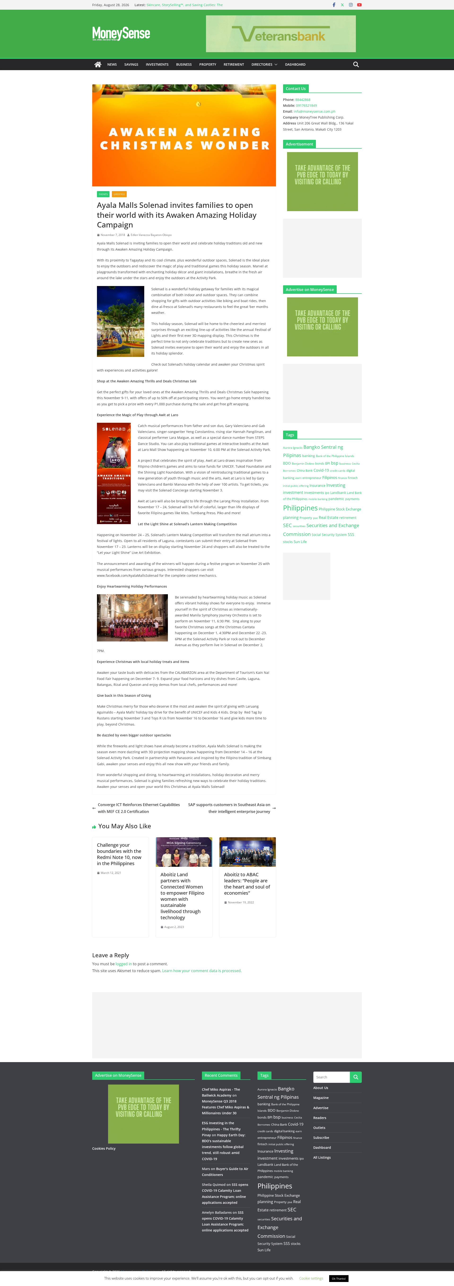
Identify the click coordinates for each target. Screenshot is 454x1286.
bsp (334, 463)
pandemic (336, 498)
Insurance (317, 485)
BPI (327, 463)
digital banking (284, 1131)
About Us (320, 1087)
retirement (347, 517)
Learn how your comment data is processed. (202, 970)
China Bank (305, 470)
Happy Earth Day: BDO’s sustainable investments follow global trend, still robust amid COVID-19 (223, 1147)
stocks (288, 541)
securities (299, 526)
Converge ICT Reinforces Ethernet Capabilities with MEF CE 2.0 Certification (139, 808)
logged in (124, 963)
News (112, 64)
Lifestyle (119, 194)
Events (103, 194)
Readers (319, 1117)
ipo (327, 493)
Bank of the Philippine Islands (335, 456)
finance (342, 478)
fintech (353, 478)
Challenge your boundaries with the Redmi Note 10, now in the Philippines (119, 854)
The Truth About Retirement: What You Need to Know (189, 5)
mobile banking (317, 499)
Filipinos (329, 477)
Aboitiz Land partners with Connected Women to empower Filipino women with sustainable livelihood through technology (182, 896)
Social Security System (329, 534)
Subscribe (321, 1137)
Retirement (234, 64)
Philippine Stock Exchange (340, 509)
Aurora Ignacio (292, 448)
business (345, 463)
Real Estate (328, 517)
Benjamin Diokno (303, 463)
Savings (131, 64)
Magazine (321, 1097)
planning (291, 517)
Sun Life (300, 541)
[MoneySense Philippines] (98, 64)
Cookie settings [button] (311, 1278)
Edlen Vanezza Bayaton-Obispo (151, 235)
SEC (287, 525)
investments (314, 492)
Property (207, 64)
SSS (351, 534)
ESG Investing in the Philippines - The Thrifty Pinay (221, 1129)
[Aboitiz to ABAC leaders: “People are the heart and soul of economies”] (247, 840)
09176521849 (306, 105)
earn (298, 478)
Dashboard (295, 64)
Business (184, 64)
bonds (319, 463)
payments (352, 499)
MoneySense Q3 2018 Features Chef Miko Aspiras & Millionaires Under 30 (225, 1107)
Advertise (320, 1108)
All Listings (322, 1157)
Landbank (338, 492)
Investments (157, 64)
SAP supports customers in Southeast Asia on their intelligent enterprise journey (229, 808)
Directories (262, 64)
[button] (275, 64)
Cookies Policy (104, 1148)
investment (293, 492)
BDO (287, 463)
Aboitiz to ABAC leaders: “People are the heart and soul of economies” (247, 883)
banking (308, 455)
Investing (335, 485)
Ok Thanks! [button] (339, 1278)
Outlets (319, 1127)
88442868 (302, 99)
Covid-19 (321, 470)
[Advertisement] (322, 248)
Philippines (300, 508)
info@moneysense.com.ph (315, 111)
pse (315, 518)
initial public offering (296, 485)
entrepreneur (311, 478)
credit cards (337, 471)
